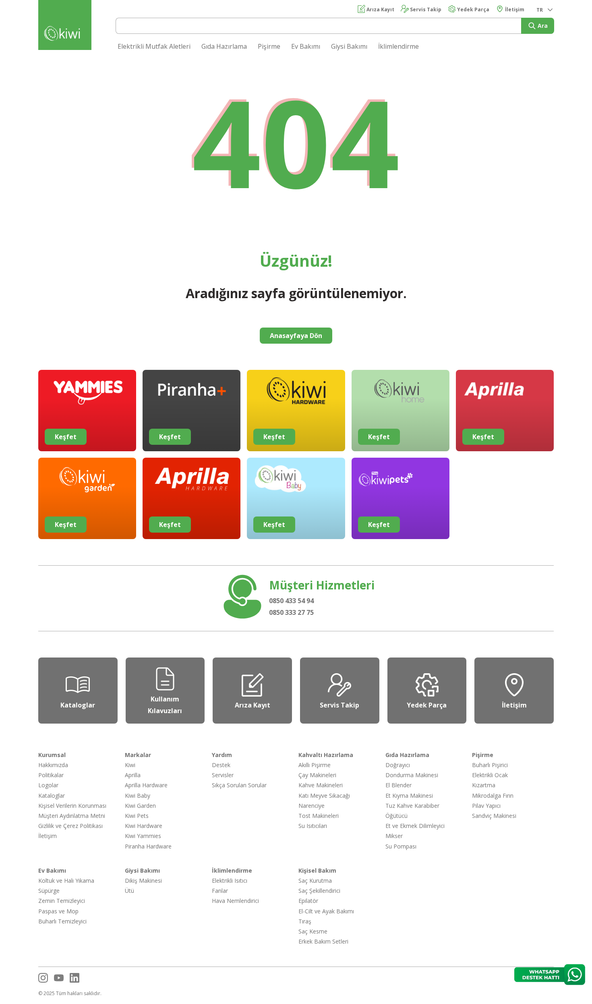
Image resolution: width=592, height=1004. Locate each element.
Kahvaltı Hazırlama (325, 755)
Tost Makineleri (318, 815)
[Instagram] (43, 978)
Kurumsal (52, 755)
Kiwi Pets (137, 815)
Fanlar (220, 890)
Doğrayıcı (397, 765)
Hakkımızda (53, 765)
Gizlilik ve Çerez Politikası (70, 826)
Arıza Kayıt (379, 9)
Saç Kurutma (315, 880)
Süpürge (49, 890)
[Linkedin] (74, 978)
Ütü (129, 890)
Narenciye (311, 805)
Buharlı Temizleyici (62, 921)
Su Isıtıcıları (312, 826)
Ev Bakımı (305, 46)
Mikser (394, 836)
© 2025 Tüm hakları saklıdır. (69, 993)
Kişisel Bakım (317, 870)
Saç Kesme (312, 931)
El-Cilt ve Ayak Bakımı (326, 911)
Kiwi (130, 765)
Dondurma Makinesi (411, 775)
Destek (221, 765)
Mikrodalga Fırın (492, 795)
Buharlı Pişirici (490, 765)
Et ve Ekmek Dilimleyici (415, 826)
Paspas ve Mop (58, 911)
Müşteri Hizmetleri (322, 585)
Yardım (222, 755)
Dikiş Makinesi (143, 880)
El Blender (398, 785)
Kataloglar (51, 795)
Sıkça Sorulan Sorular (239, 785)
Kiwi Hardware (143, 826)
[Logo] (65, 35)
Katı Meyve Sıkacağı (324, 795)
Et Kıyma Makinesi (409, 795)
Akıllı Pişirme (314, 765)
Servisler (223, 775)
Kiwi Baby (137, 795)
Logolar (48, 785)
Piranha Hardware (148, 846)
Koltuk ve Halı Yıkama (66, 880)
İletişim (514, 9)
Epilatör (308, 900)
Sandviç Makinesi (494, 815)
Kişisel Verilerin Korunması (72, 805)
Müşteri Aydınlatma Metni (71, 815)
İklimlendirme (398, 46)
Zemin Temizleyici (61, 900)
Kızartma (483, 785)
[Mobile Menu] (580, 13)
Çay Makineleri (317, 775)
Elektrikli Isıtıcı (229, 880)
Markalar (138, 755)
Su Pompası (400, 846)
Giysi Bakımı (349, 46)
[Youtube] (59, 978)
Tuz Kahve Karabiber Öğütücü (412, 810)
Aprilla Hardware (146, 785)
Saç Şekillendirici (319, 890)
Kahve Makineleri (320, 785)
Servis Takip (425, 9)
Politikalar (51, 775)
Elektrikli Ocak (490, 775)
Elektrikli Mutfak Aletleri (154, 46)
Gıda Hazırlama (224, 46)
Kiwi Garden (140, 805)
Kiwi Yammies (143, 836)
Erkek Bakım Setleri (323, 941)
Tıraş (304, 921)
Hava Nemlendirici (235, 900)
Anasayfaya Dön (296, 335)
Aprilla (133, 775)
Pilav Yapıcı (486, 805)
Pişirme (269, 46)
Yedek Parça (472, 9)
